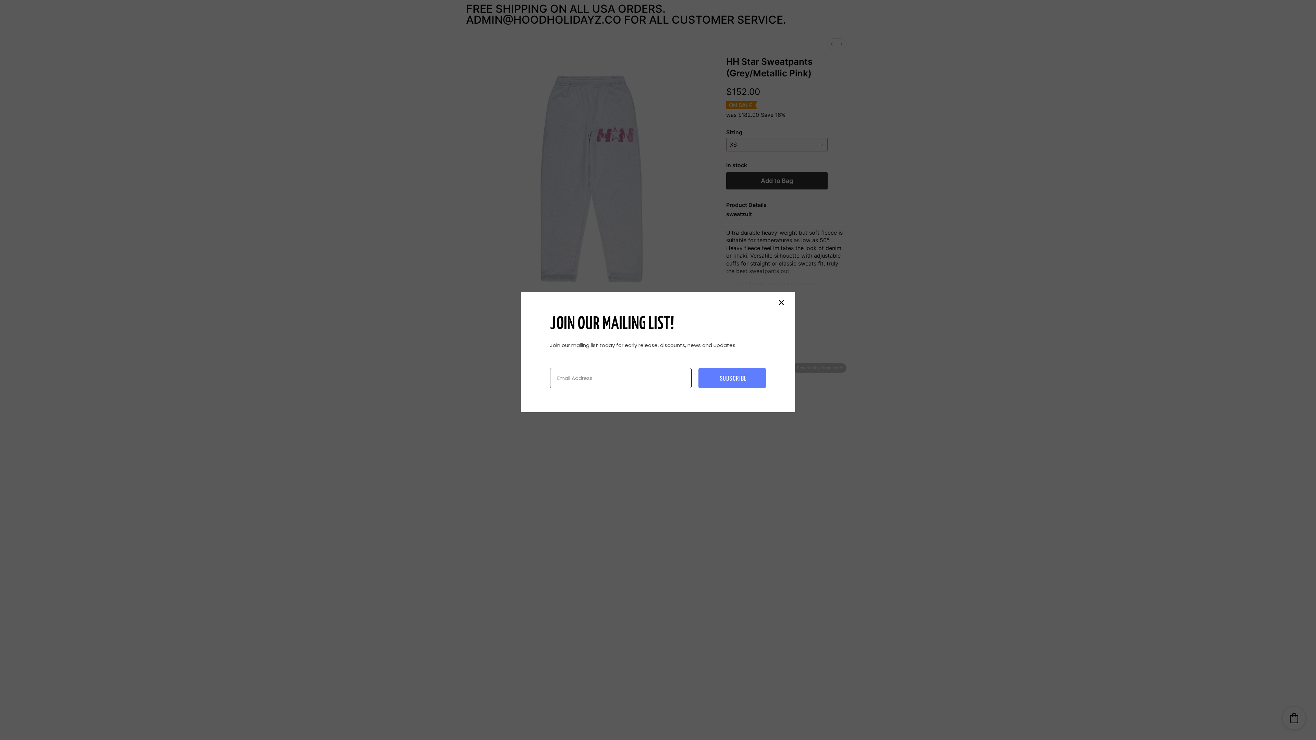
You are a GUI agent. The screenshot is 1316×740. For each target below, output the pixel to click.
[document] (658, 370)
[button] (781, 302)
